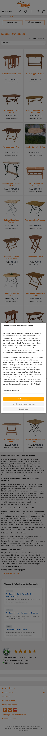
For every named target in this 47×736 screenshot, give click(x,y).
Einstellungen (23, 409)
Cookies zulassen (23, 399)
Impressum (15, 391)
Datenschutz (7, 391)
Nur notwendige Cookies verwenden (23, 404)
